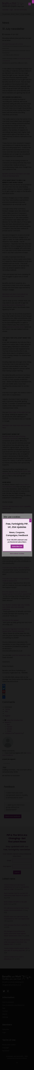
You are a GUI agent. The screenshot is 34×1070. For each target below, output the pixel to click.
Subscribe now (17, 546)
